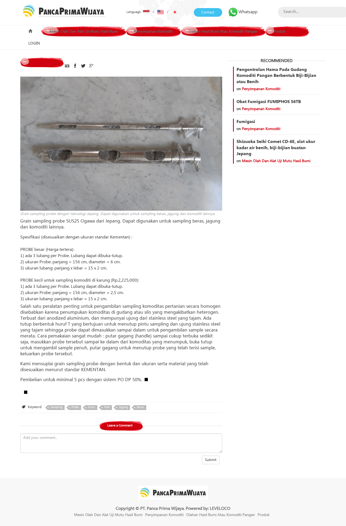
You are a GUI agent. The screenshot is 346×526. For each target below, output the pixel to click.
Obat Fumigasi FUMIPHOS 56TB (269, 101)
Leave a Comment (119, 425)
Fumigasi (246, 121)
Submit (211, 460)
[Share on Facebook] (75, 66)
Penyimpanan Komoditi (153, 32)
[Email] (67, 66)
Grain (91, 407)
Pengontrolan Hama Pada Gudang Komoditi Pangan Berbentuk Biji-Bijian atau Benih (276, 76)
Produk (279, 32)
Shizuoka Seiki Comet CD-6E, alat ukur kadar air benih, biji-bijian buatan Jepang (276, 148)
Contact (207, 12)
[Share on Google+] (91, 66)
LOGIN (34, 43)
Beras (140, 407)
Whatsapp (247, 11)
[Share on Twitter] (83, 66)
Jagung (123, 407)
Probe (75, 407)
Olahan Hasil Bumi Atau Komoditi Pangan (223, 32)
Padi (107, 407)
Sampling (56, 407)
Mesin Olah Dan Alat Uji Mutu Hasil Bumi (83, 32)
